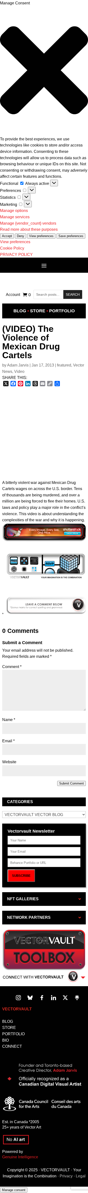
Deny (20, 236)
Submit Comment (71, 783)
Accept (7, 236)
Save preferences (70, 236)
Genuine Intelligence (20, 1157)
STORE (9, 1028)
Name (8, 720)
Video (19, 371)
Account (13, 295)
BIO (5, 1040)
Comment (12, 667)
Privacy (66, 1176)
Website (9, 762)
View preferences (41, 236)
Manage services (15, 217)
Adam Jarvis (18, 365)
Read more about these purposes (29, 229)
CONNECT (12, 1046)
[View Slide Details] (46, 578)
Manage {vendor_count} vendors (28, 223)
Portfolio (62, 310)
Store (37, 310)
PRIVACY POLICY (16, 254)
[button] (44, 71)
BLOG (7, 1021)
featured (64, 365)
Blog (19, 310)
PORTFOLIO (13, 1034)
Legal (81, 1176)
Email (8, 741)
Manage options (14, 211)
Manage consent (13, 1190)
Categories (20, 802)
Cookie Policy (12, 248)
